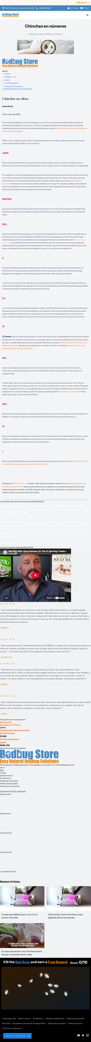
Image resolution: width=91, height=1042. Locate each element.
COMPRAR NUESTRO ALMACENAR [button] (17, 89)
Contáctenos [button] (5, 778)
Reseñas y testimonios (55, 1018)
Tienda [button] (3, 773)
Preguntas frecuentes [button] (9, 781)
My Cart (86, 8)
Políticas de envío (75, 1023)
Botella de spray (7, 733)
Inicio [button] (2, 767)
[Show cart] (87, 15)
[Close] (28, 1036)
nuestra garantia (9, 1018)
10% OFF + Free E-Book (16, 1036)
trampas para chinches (69, 391)
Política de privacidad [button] (9, 783)
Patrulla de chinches (9, 739)
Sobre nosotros (24, 1018)
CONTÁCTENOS (11, 83)
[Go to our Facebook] (83, 1035)
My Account (74, 8)
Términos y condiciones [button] (9, 786)
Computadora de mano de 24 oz (15, 730)
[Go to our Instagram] (87, 1035)
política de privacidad (57, 1023)
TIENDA (8, 77)
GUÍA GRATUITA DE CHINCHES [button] (13, 791)
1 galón (3, 742)
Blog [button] (2, 770)
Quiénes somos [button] (6, 775)
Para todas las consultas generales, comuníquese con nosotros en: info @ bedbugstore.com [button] (37, 765)
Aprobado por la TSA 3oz (10, 725)
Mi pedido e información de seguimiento (29, 1023)
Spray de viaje (5, 722)
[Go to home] (10, 15)
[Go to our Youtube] (78, 1035)
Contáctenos (38, 1018)
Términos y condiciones (12, 1028)
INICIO (7, 74)
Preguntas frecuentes (14, 86)
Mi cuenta (6, 1023)
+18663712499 (44, 8)
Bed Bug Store (20, 484)
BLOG (7, 80)
